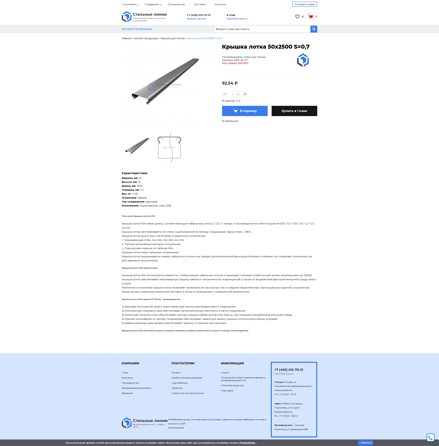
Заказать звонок (196, 18)
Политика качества (232, 385)
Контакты (220, 4)
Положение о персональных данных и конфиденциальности (243, 379)
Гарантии (176, 388)
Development (176, 427)
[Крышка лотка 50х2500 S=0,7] (165, 127)
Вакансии (127, 393)
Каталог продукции (146, 38)
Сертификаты (179, 382)
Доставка (200, 4)
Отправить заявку (304, 4)
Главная (126, 38)
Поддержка (152, 4)
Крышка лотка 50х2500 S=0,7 (205, 38)
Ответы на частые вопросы (187, 393)
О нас (125, 372)
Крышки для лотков (172, 38)
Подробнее (247, 442)
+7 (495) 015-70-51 (199, 15)
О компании (129, 4)
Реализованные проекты (136, 388)
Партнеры (227, 390)
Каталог (176, 372)
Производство (176, 4)
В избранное (230, 121)
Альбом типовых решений (186, 377)
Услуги (225, 372)
